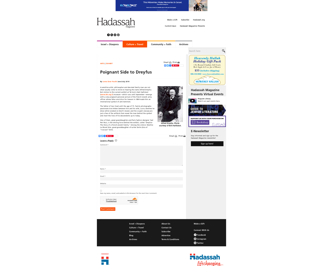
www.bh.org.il (107, 88)
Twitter (200, 236)
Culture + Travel (136, 221)
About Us (166, 217)
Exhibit (109, 57)
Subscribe (166, 224)
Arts (102, 57)
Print (175, 55)
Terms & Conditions (170, 232)
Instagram (201, 232)
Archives (133, 232)
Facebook (201, 228)
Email (166, 55)
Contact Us (167, 221)
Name (103, 162)
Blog (131, 228)
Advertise (166, 228)
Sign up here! (207, 137)
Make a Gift (199, 217)
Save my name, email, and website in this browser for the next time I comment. (128, 186)
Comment (104, 138)
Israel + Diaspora (137, 217)
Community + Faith (138, 224)
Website (103, 177)
